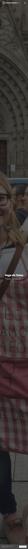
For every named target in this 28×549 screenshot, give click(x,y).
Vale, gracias (23, 546)
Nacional (15, 278)
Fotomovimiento (18, 279)
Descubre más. (5, 547)
